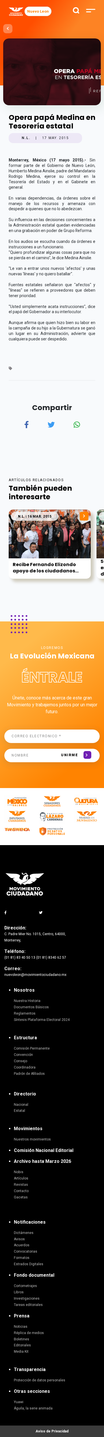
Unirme (69, 755)
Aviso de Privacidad (52, 1431)
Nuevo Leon (38, 11)
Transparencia (30, 1369)
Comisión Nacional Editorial (43, 1150)
